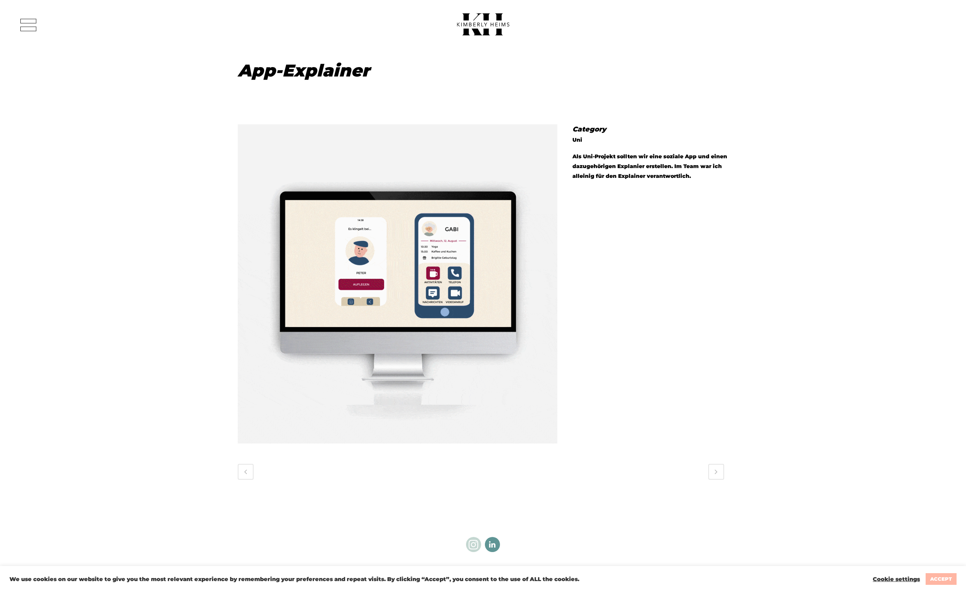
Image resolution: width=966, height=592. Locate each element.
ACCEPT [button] (941, 579)
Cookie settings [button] (896, 579)
